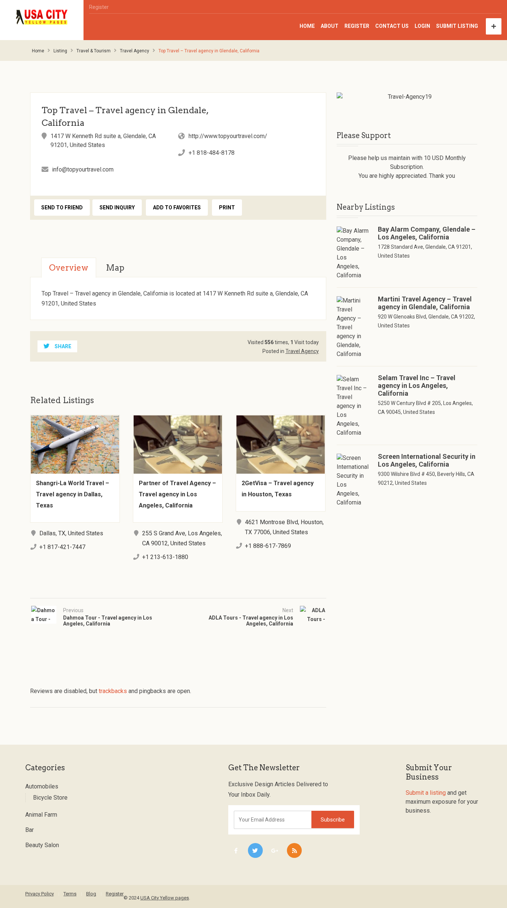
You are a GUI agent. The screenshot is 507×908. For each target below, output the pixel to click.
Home (307, 26)
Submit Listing (457, 26)
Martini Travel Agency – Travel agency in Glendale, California (425, 303)
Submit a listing (426, 792)
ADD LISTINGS (493, 26)
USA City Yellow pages (164, 898)
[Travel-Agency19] (407, 96)
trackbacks (113, 691)
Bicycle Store (50, 797)
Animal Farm (41, 814)
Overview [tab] (68, 267)
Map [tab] (115, 267)
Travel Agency (134, 50)
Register (99, 7)
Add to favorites (177, 207)
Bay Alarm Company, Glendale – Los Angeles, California (426, 233)
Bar (29, 829)
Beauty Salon (42, 845)
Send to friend (62, 207)
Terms (69, 893)
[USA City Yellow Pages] (42, 17)
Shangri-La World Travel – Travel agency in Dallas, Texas (72, 494)
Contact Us (392, 26)
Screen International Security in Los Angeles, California (426, 460)
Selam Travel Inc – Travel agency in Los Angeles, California (416, 385)
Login (422, 26)
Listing (60, 50)
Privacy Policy (39, 893)
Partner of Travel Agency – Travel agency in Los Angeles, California (177, 494)
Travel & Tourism (93, 50)
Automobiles (41, 786)
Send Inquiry (117, 207)
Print (227, 207)
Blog (91, 893)
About (329, 26)
